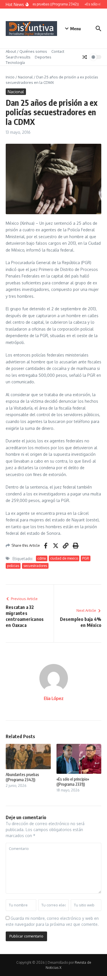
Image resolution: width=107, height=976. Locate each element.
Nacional (25, 77)
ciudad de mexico (64, 558)
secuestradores (35, 566)
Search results (18, 57)
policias (13, 566)
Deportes (43, 57)
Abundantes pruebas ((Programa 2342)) (22, 777)
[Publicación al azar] (84, 57)
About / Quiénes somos (26, 51)
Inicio (10, 77)
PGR (85, 558)
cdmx (41, 558)
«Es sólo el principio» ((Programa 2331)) (72, 782)
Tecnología (15, 62)
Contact (57, 51)
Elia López (53, 698)
